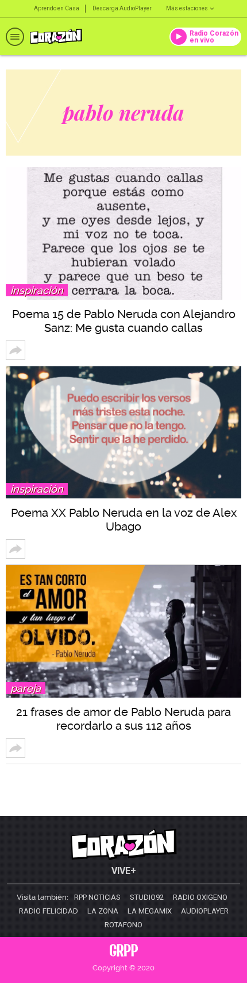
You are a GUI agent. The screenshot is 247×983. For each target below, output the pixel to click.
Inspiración (36, 290)
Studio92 (147, 897)
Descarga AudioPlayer (122, 8)
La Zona (102, 911)
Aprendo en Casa (56, 8)
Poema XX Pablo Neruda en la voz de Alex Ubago (124, 519)
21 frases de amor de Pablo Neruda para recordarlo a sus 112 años (123, 719)
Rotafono (123, 925)
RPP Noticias (97, 897)
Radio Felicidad (48, 911)
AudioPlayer (205, 911)
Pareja (25, 688)
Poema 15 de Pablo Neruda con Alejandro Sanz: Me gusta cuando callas (124, 321)
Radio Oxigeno (200, 897)
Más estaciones (187, 8)
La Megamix (150, 911)
